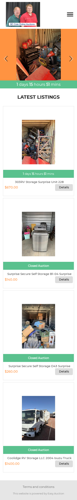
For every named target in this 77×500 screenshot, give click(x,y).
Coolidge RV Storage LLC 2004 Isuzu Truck (38, 458)
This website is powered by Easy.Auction (38, 493)
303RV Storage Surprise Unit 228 (38, 182)
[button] (6, 58)
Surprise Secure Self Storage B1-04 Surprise (38, 274)
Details (64, 187)
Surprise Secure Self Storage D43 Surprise (38, 366)
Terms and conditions (38, 487)
